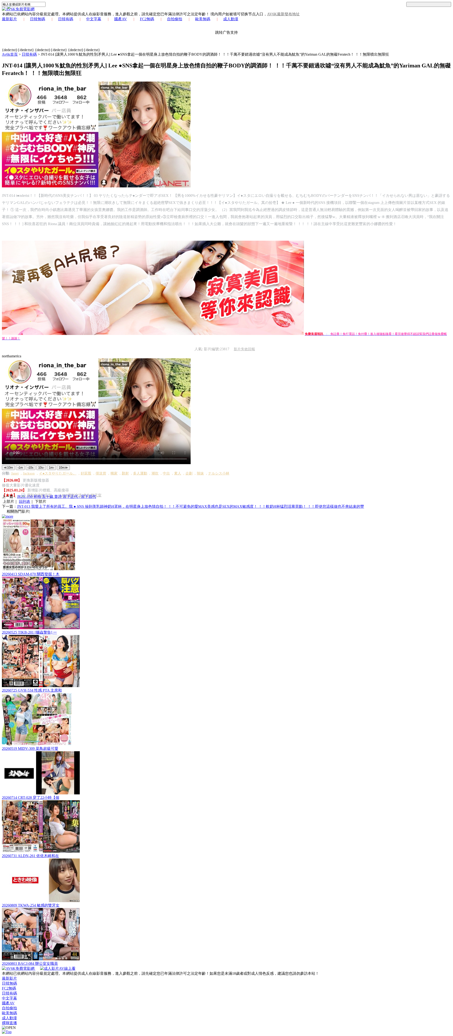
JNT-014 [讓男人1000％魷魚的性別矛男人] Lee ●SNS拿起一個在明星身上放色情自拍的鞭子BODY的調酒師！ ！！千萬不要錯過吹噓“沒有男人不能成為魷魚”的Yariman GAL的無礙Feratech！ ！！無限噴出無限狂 (215, 54)
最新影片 (9, 19)
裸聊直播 (9, 1023)
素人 (177, 473)
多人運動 (140, 473)
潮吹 (155, 473)
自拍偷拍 (174, 19)
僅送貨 (101, 473)
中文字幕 (93, 19)
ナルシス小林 (218, 473)
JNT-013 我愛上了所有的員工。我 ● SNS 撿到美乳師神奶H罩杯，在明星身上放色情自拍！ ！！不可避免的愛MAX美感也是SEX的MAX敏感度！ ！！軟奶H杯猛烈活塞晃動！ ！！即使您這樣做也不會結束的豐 (190, 506)
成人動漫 (230, 19)
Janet (15, 473)
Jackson (29, 473)
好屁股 (86, 473)
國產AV (120, 19)
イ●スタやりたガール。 (57, 473)
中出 (166, 473)
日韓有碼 (65, 19)
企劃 (189, 473)
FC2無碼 (147, 19)
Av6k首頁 (10, 54)
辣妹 (200, 473)
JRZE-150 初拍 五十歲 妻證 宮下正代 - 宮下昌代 (56, 497)
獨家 (113, 473)
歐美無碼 (202, 19)
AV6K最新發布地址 (283, 14)
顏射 (125, 473)
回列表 (24, 501)
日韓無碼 (37, 19)
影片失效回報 (244, 349)
